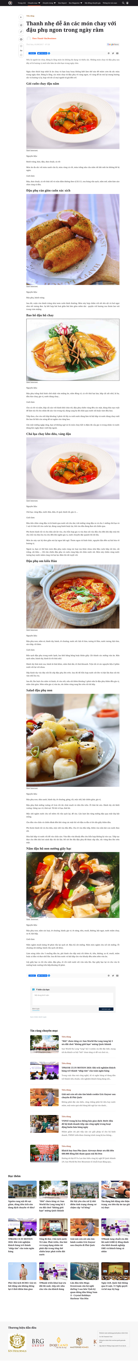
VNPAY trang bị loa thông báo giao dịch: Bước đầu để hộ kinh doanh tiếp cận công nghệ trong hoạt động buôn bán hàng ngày (87, 1123)
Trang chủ (22, 3)
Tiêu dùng (30, 16)
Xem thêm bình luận (38, 1017)
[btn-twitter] (113, 53)
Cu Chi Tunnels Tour (106, 1337)
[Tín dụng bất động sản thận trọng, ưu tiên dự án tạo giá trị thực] (115, 1189)
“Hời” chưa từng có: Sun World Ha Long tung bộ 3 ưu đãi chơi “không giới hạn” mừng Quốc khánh (87, 1043)
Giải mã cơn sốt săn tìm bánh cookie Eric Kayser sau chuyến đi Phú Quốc (89, 1096)
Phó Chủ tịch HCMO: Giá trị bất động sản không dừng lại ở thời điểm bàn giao (22, 1285)
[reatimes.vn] (10, 3)
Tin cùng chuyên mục (44, 1030)
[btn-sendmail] (117, 53)
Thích (43, 53)
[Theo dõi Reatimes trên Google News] (113, 45)
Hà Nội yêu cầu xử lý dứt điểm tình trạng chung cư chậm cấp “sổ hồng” (83, 1204)
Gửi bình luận (106, 1009)
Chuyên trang (48, 3)
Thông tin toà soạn (110, 3)
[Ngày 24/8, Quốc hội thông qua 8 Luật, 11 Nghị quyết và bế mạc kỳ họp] (115, 1271)
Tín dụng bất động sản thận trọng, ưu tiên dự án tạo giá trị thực (115, 1204)
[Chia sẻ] (21, 25)
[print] (21, 39)
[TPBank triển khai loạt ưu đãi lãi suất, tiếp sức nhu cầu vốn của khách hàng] (53, 1271)
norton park (116, 1340)
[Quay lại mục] (21, 17)
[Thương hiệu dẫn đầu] (80, 1343)
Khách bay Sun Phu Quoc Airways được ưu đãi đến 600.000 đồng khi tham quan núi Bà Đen (88, 1152)
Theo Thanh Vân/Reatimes (44, 38)
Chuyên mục (32, 3)
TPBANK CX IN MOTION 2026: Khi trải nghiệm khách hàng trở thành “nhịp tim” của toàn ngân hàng (88, 1069)
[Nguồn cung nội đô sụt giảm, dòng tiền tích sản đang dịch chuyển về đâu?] (22, 1189)
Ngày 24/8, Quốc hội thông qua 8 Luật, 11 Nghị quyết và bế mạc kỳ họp (114, 1285)
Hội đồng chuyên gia (93, 3)
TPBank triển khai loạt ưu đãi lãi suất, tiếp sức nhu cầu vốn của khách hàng (52, 1285)
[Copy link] (21, 31)
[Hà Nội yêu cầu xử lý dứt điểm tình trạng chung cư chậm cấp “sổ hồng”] (84, 1189)
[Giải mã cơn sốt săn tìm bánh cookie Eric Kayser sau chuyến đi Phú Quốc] (44, 1097)
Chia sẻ (32, 53)
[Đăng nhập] (127, 4)
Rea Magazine (74, 3)
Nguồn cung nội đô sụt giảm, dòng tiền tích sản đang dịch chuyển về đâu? (21, 1204)
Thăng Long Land (112, 1346)
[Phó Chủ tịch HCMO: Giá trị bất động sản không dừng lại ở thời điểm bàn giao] (22, 1271)
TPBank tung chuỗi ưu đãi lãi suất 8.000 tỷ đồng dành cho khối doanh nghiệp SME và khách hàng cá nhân (115, 1245)
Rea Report (62, 3)
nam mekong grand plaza (112, 1333)
